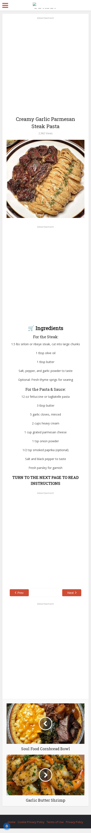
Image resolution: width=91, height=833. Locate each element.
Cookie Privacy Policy (31, 822)
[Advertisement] (45, 65)
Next (70, 593)
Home (11, 822)
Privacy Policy (74, 822)
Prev (20, 593)
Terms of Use (55, 822)
